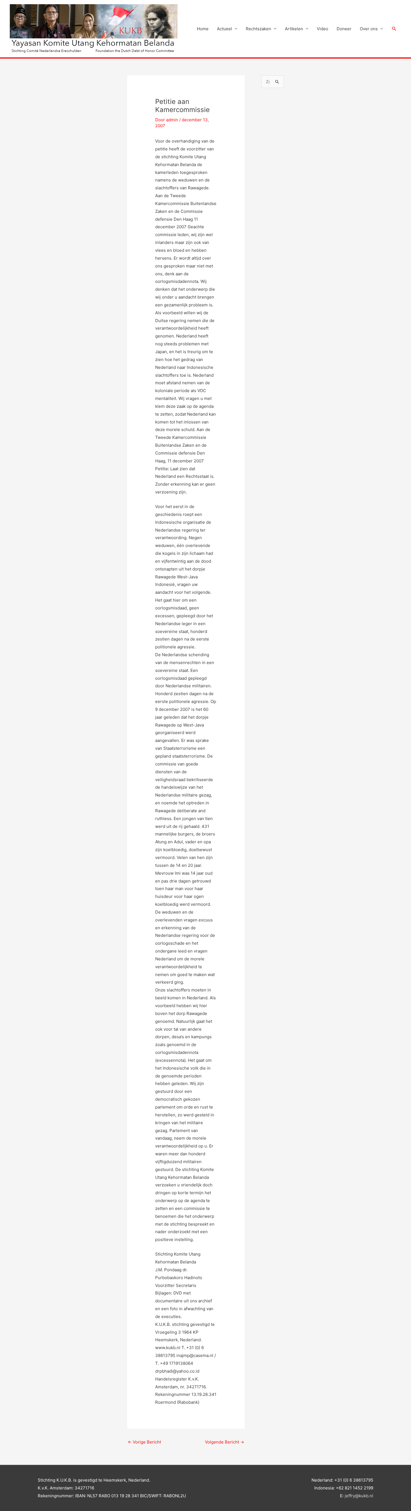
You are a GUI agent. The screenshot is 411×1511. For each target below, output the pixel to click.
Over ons (369, 28)
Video (322, 28)
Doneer (344, 28)
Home (203, 28)
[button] (394, 29)
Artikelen (294, 28)
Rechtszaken (258, 28)
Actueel (224, 28)
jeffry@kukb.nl (359, 1495)
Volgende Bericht (224, 1442)
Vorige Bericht (144, 1442)
